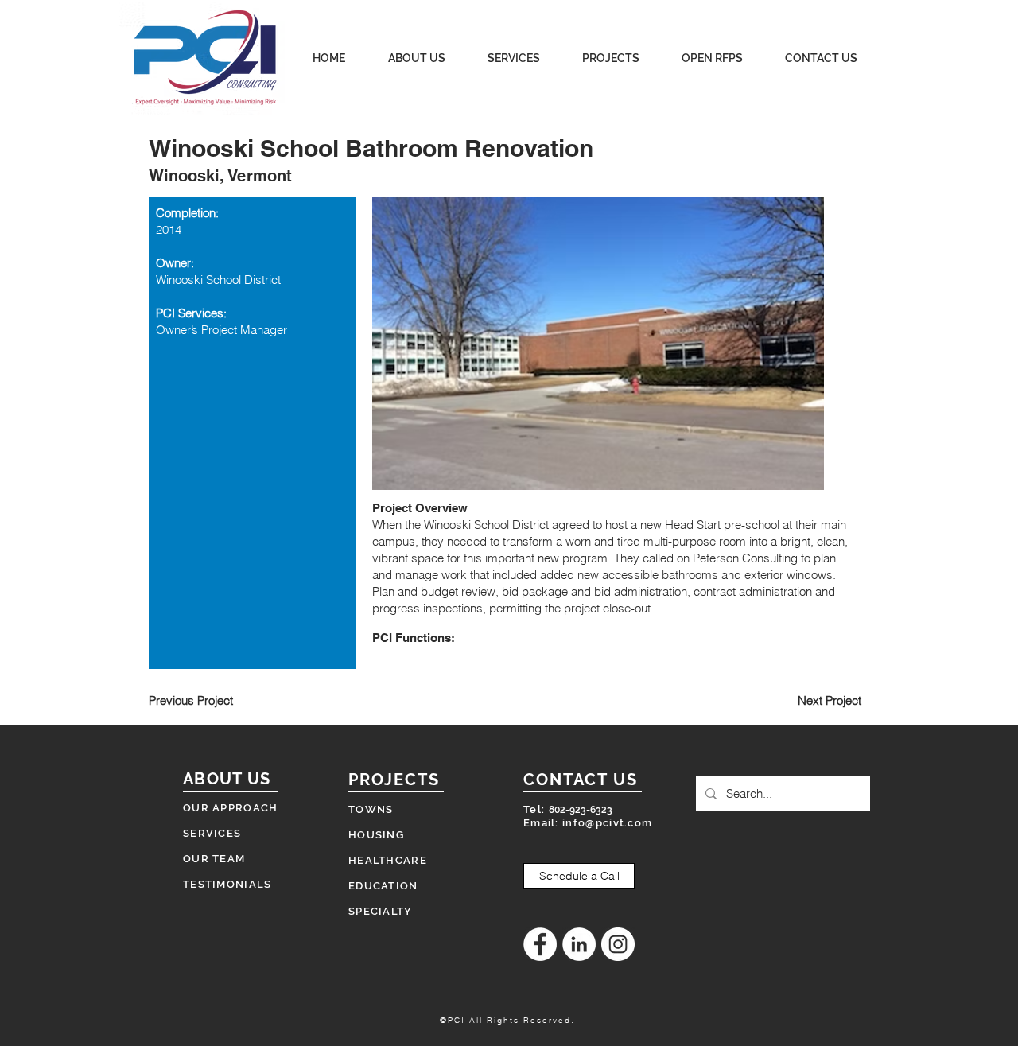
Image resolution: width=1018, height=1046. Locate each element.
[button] (598, 343)
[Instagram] (618, 944)
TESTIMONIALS (227, 884)
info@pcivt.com (607, 823)
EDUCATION (383, 886)
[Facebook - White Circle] (540, 944)
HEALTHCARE (387, 860)
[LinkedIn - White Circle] (579, 944)
